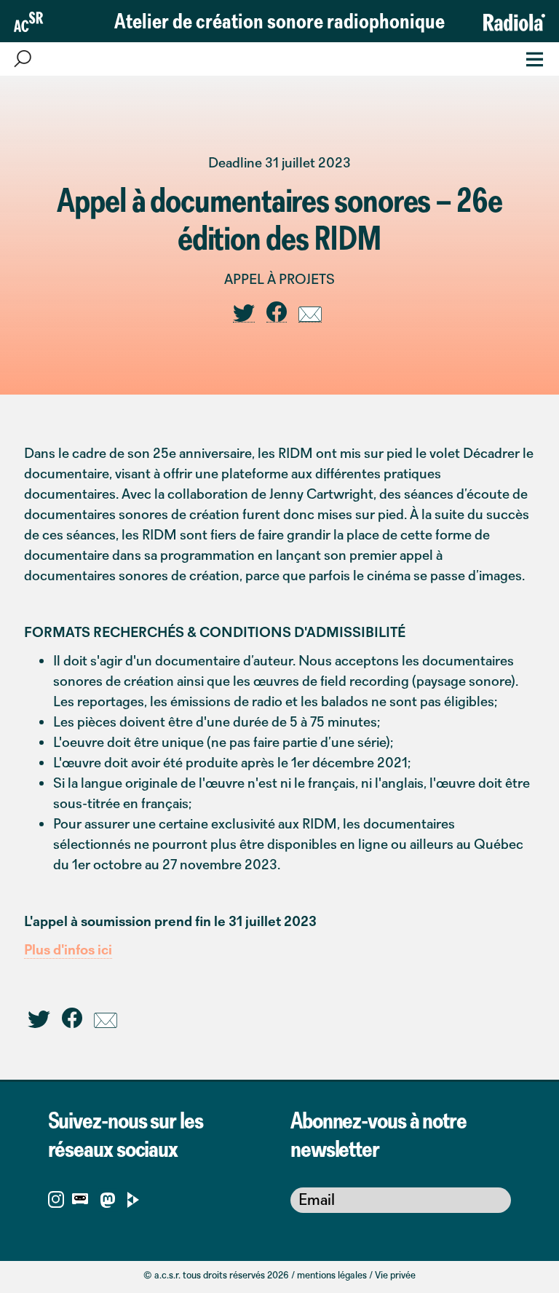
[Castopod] (80, 1197)
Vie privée (395, 1275)
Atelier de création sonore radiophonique (279, 20)
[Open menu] (530, 57)
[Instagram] (56, 1197)
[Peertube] (133, 1197)
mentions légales (332, 1275)
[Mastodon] (107, 1202)
